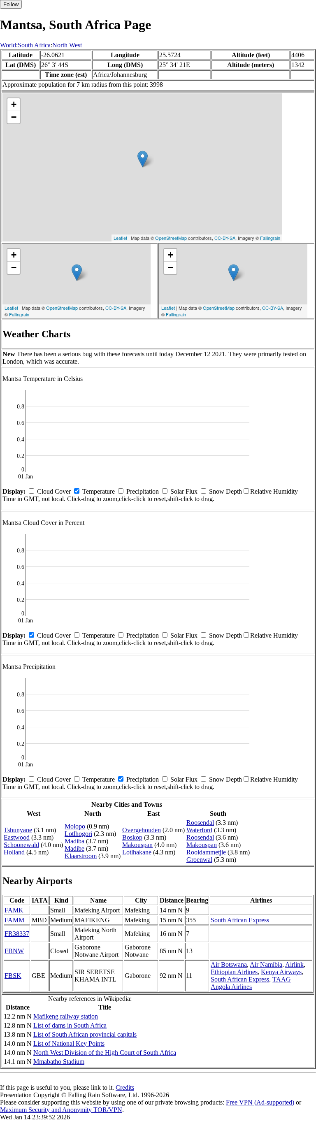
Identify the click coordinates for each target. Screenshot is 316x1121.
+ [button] (13, 104)
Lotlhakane (136, 852)
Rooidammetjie (206, 852)
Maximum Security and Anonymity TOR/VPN (61, 1109)
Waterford (199, 829)
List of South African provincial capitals (85, 1034)
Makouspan (137, 844)
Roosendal (200, 822)
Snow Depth (225, 491)
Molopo (75, 826)
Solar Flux (184, 491)
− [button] (13, 117)
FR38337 (17, 933)
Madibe (74, 848)
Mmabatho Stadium (58, 1061)
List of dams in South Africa (70, 1025)
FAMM (14, 920)
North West (67, 45)
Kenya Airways (281, 971)
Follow (11, 4)
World (8, 45)
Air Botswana (229, 964)
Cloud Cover (54, 491)
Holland (14, 852)
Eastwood (17, 837)
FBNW (14, 950)
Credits (125, 1087)
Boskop (132, 837)
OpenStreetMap (171, 237)
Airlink (294, 964)
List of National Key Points (69, 1043)
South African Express (240, 920)
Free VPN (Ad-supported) (260, 1102)
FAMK (14, 910)
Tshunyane (18, 829)
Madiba (74, 841)
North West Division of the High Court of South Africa (104, 1052)
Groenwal (199, 859)
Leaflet (120, 237)
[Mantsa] (142, 159)
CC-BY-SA (224, 237)
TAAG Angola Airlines (251, 983)
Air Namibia (266, 964)
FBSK (13, 975)
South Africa (34, 45)
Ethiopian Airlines (234, 971)
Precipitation (142, 491)
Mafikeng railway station (65, 1016)
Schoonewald (21, 844)
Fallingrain (270, 237)
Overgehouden (141, 829)
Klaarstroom (81, 855)
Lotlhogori (78, 833)
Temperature (98, 491)
